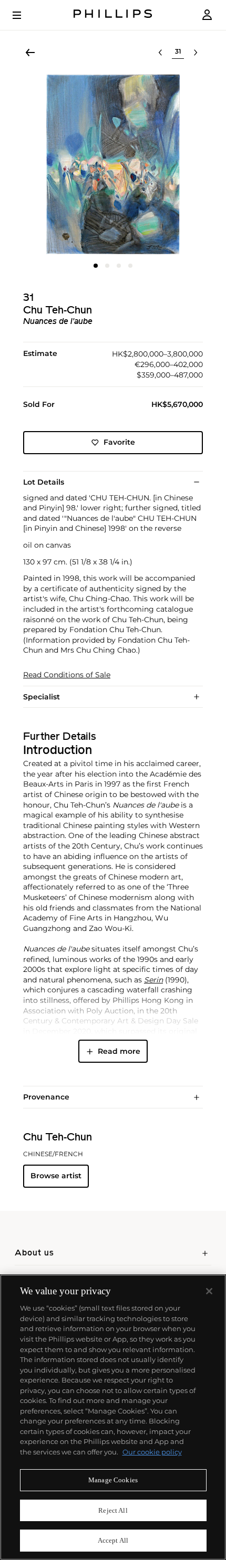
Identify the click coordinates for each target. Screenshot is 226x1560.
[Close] (209, 1291)
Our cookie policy (152, 1452)
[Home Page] (113, 14)
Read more (119, 1051)
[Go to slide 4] (130, 265)
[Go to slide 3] (118, 265)
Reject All (112, 1510)
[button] (113, 164)
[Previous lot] (160, 52)
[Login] (207, 15)
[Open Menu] (24, 15)
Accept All (113, 1540)
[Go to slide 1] (95, 265)
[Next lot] (195, 52)
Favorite (119, 442)
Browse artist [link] (55, 1175)
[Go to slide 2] (107, 265)
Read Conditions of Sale (66, 675)
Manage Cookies (113, 1480)
